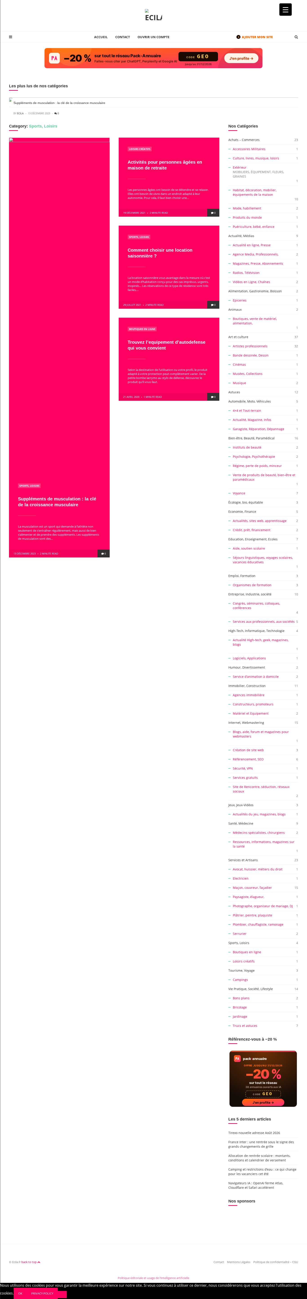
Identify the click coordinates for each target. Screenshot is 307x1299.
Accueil (101, 37)
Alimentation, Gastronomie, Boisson (255, 291)
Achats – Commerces (244, 140)
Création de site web (248, 750)
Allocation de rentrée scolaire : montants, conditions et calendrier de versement (259, 1158)
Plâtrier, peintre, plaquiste (252, 915)
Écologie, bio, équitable (245, 502)
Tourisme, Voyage (241, 970)
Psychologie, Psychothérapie (254, 456)
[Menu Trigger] (285, 9)
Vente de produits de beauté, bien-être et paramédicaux (264, 477)
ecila (20, 113)
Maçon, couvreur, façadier (252, 887)
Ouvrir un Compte (153, 37)
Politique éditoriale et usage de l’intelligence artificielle (153, 1278)
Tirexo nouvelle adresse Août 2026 (254, 1133)
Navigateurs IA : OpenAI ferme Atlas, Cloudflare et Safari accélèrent (255, 1185)
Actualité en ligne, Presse (252, 245)
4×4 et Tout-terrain (247, 410)
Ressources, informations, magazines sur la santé (263, 844)
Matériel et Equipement (251, 713)
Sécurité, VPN (243, 768)
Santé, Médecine (240, 823)
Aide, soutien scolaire (249, 548)
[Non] (62, 1294)
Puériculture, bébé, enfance (253, 227)
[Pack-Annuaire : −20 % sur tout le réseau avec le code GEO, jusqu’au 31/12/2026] (153, 58)
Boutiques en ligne (142, 329)
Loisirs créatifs (139, 149)
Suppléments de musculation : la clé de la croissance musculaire (59, 103)
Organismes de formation (252, 585)
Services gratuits (245, 777)
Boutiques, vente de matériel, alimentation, (255, 321)
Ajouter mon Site (255, 37)
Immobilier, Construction (247, 686)
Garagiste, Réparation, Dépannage (258, 429)
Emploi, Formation (242, 576)
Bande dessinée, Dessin (251, 355)
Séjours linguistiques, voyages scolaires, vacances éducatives (263, 559)
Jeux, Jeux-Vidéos (241, 805)
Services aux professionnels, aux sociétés (264, 621)
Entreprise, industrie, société (249, 594)
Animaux (235, 309)
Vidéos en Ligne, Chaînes (251, 282)
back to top (29, 1262)
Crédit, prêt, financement (251, 530)
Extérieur (258, 171)
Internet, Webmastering (246, 722)
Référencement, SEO (248, 759)
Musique (239, 383)
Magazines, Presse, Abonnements (258, 263)
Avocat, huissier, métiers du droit (258, 869)
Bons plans (241, 998)
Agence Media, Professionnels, (255, 254)
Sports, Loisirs (29, 485)
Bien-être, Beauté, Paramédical (251, 438)
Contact (122, 37)
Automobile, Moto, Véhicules (249, 401)
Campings (240, 980)
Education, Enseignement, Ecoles (253, 539)
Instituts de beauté (247, 447)
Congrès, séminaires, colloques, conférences (256, 605)
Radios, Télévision (246, 273)
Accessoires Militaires (249, 149)
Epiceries (240, 300)
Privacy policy (42, 1293)
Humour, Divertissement (246, 667)
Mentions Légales (238, 1262)
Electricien (241, 878)
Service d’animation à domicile (256, 676)
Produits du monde (247, 217)
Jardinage (240, 1016)
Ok (20, 1293)
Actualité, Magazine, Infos (252, 420)
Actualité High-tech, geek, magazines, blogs (261, 642)
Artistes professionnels (250, 346)
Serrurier (240, 933)
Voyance (239, 493)
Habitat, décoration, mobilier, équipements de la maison (254, 192)
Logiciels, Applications (249, 658)
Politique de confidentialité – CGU (275, 1262)
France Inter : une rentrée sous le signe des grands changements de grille (261, 1144)
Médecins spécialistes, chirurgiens (259, 832)
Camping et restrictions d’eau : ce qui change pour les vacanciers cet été (262, 1171)
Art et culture (238, 337)
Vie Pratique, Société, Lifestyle (250, 989)
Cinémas (239, 364)
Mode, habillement (247, 208)
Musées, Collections (248, 374)
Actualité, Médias (241, 236)
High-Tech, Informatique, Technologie (256, 631)
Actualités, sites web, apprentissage (260, 521)
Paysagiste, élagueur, (248, 897)
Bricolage (240, 1007)
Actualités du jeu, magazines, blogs (259, 814)
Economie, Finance (242, 511)
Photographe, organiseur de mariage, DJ (263, 906)
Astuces (234, 392)
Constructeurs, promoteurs (253, 704)
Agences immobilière (249, 695)
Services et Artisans (243, 860)
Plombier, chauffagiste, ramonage (258, 924)
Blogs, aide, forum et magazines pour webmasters (261, 734)
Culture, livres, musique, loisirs (256, 158)
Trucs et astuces (245, 1026)
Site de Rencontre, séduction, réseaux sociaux (261, 789)
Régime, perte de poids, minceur (257, 466)
